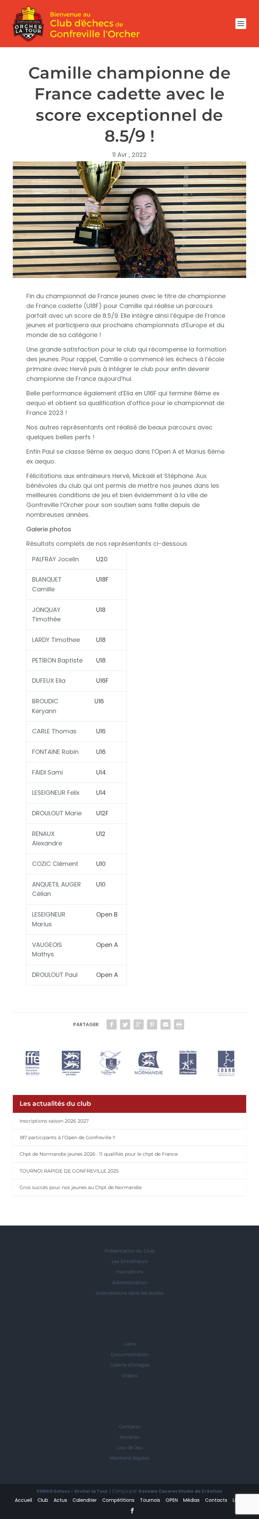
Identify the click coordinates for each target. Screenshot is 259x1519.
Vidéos (130, 1376)
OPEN (172, 1500)
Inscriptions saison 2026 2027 (54, 1121)
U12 (101, 833)
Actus (60, 1500)
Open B (107, 914)
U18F (102, 579)
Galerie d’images (129, 1365)
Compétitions (118, 1500)
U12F (102, 813)
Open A (107, 944)
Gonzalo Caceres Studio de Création (180, 1491)
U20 (101, 559)
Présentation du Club (129, 1251)
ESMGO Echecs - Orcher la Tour (72, 1491)
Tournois (150, 1500)
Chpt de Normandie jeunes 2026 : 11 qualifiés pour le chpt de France (99, 1154)
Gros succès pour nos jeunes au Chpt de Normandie (81, 1187)
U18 (101, 610)
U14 (101, 772)
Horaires (129, 1437)
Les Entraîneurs (130, 1261)
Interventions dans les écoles (130, 1293)
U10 (101, 864)
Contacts (129, 1427)
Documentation (129, 1354)
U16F (102, 680)
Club (42, 1500)
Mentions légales (129, 1458)
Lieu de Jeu (129, 1447)
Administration (129, 1282)
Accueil (23, 1500)
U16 (99, 701)
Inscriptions (129, 1272)
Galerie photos (48, 529)
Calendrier (85, 1500)
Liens (129, 1344)
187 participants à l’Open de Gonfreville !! (67, 1137)
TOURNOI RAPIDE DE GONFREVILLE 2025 (69, 1171)
